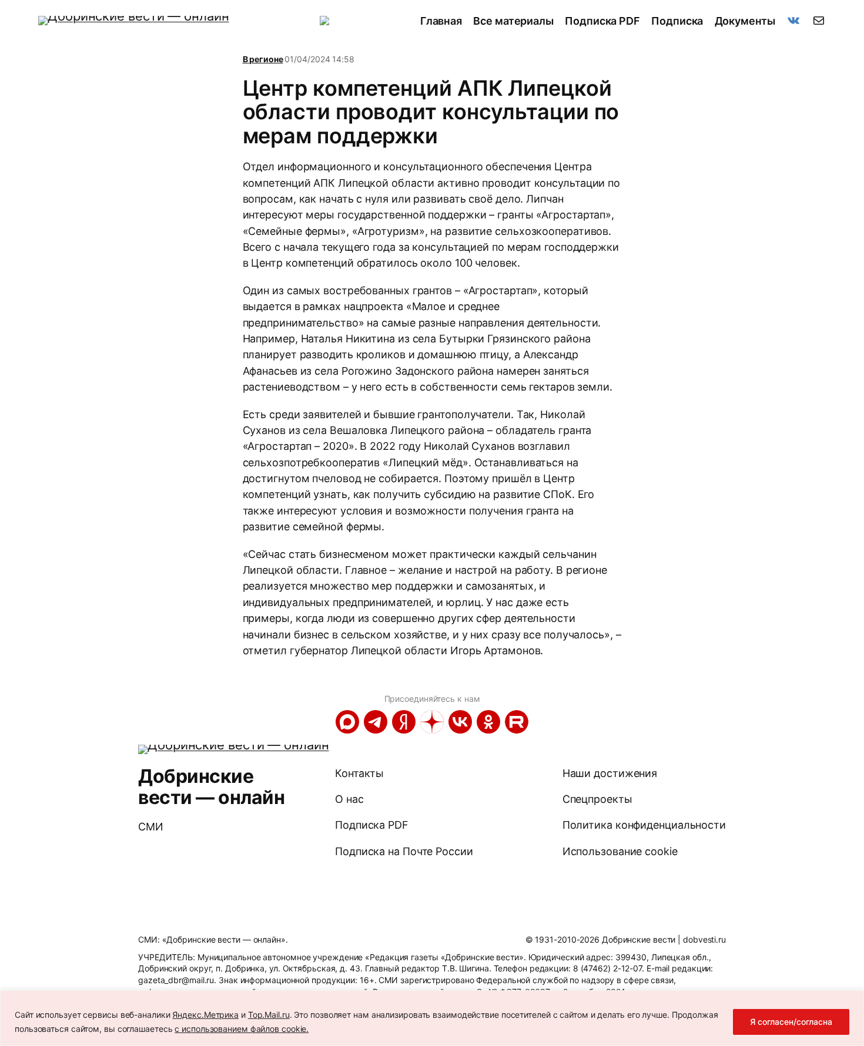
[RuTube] (516, 722)
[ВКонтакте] (460, 722)
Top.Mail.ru (269, 1015)
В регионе (263, 59)
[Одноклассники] (488, 722)
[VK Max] (347, 722)
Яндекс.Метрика (205, 1015)
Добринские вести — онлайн (211, 787)
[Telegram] (375, 722)
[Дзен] (432, 722)
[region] (432, 1018)
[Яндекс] (404, 722)
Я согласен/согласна (791, 1022)
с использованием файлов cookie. (242, 1029)
